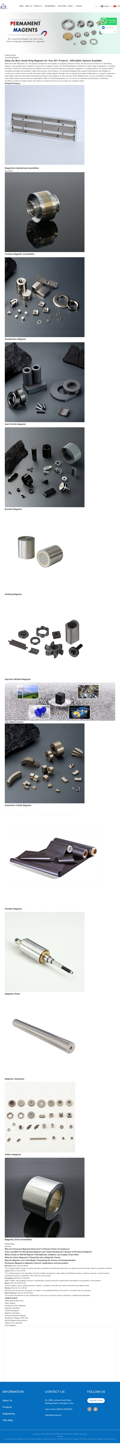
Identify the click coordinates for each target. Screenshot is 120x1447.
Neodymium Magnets (15, 339)
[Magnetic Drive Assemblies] (44, 1197)
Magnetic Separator (14, 1079)
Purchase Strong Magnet (33, 1439)
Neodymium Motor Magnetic (15, 1306)
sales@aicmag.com (53, 1415)
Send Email (109, 27)
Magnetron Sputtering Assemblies (22, 168)
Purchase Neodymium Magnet (68, 1439)
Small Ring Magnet (12, 1310)
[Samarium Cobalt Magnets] (44, 763)
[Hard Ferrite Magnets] (44, 382)
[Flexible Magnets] (54, 857)
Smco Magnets (10, 1325)
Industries (62, 6)
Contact (79, 6)
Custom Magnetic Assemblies (20, 254)
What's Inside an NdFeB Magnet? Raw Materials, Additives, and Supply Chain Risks (42, 1255)
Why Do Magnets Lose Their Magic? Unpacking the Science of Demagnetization (40, 1260)
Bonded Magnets (13, 509)
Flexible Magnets (13, 909)
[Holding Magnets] (44, 552)
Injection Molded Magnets (18, 679)
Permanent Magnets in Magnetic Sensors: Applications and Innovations (36, 1263)
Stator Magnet (10, 1303)
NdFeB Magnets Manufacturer (16, 1320)
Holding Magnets (13, 594)
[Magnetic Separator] (44, 1037)
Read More (9, 171)
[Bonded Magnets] (44, 467)
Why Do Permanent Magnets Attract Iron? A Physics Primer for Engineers (37, 1249)
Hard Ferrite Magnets (15, 424)
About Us (28, 6)
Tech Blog (8, 1420)
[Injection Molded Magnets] (44, 637)
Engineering (50, 6)
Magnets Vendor (50, 1439)
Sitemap (60, 1436)
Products (38, 6)
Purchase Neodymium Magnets (91, 1439)
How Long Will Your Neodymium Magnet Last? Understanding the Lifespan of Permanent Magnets (48, 1252)
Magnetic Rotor (12, 994)
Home (21, 6)
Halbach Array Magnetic (13, 1323)
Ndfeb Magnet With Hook (14, 1301)
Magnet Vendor (110, 1439)
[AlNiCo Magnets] (40, 1117)
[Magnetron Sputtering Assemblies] (44, 125)
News (70, 6)
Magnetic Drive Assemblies (18, 1239)
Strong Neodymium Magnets (15, 1315)
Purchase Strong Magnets (13, 1439)
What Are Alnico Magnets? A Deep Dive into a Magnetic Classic (32, 1257)
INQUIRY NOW (96, 1401)
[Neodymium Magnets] (44, 297)
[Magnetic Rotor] (44, 952)
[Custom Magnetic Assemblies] (44, 212)
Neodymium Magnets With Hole (16, 1318)
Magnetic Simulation (12, 1308)
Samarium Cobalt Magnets (18, 805)
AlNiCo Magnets (13, 1154)
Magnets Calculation (12, 1313)
